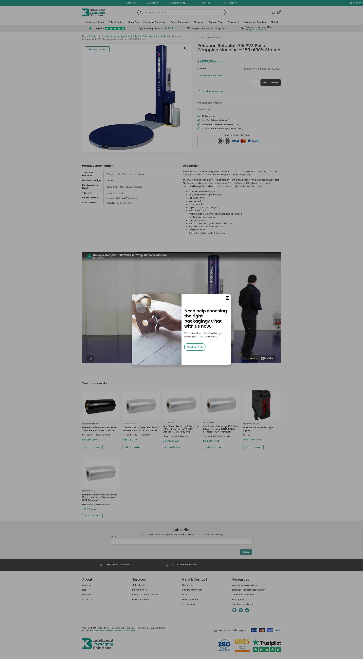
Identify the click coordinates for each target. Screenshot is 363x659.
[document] (181, 329)
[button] (227, 298)
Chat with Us (195, 347)
